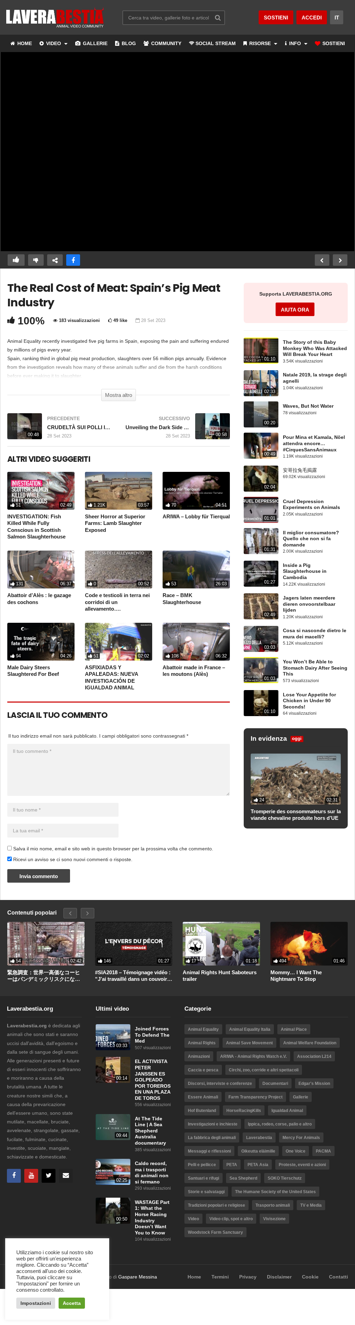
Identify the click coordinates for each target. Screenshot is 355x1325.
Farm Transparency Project (255, 1097)
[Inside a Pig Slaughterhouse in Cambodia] (261, 574)
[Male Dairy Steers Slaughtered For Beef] (41, 642)
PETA (231, 1164)
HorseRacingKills (243, 1110)
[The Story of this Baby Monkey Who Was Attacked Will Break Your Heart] (261, 351)
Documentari (275, 1083)
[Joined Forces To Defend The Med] (113, 1037)
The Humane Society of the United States (275, 1191)
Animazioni (199, 1056)
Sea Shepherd (243, 1178)
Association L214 (314, 1056)
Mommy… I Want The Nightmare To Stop (296, 975)
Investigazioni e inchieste (212, 1124)
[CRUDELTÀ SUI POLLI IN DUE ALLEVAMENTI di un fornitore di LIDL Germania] (59, 429)
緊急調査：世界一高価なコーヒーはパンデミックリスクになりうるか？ (43, 976)
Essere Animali (203, 1097)
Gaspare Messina (137, 1277)
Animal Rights (202, 1043)
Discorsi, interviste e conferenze (220, 1083)
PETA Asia (258, 1164)
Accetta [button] (72, 1303)
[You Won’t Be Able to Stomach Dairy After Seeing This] (261, 670)
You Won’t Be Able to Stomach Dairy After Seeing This (315, 668)
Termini (220, 1277)
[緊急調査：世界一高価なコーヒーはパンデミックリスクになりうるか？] (46, 944)
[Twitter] (48, 1176)
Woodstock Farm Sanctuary (215, 1232)
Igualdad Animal (287, 1110)
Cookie (310, 1277)
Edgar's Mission (314, 1083)
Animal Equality (203, 1029)
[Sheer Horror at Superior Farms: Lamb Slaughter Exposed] (118, 491)
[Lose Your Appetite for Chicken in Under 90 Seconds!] (261, 703)
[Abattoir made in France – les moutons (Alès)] (196, 642)
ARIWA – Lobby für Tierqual (196, 516)
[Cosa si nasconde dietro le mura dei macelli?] (261, 639)
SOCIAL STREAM (216, 43)
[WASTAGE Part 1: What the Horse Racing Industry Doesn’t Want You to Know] (113, 1211)
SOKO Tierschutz (285, 1178)
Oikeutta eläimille (258, 1151)
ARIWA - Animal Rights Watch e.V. (253, 1056)
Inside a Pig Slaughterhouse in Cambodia (305, 571)
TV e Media (311, 1205)
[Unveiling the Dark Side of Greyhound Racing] (177, 429)
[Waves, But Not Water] (261, 414)
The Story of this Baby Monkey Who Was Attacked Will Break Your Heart (315, 348)
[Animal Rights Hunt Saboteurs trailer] (221, 944)
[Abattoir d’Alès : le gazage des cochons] (41, 569)
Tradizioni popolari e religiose (216, 1205)
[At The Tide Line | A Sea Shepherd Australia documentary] (113, 1127)
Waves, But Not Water (308, 406)
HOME (24, 43)
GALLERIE (94, 43)
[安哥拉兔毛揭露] (261, 479)
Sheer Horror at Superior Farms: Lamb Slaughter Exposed (115, 523)
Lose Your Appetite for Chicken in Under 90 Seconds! (309, 701)
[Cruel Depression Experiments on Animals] (261, 510)
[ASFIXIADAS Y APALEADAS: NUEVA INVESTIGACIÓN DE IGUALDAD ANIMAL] (118, 642)
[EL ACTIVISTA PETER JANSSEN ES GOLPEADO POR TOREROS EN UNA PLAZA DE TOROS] (113, 1070)
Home (194, 1277)
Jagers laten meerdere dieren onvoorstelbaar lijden (309, 604)
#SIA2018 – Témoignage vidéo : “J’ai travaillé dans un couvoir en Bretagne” (133, 976)
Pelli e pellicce (202, 1164)
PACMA (323, 1151)
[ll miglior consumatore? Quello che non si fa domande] (261, 541)
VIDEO (53, 43)
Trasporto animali (273, 1205)
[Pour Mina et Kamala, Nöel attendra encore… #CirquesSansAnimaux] (261, 446)
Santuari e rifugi (203, 1178)
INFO (295, 43)
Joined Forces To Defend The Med (152, 1035)
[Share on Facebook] (73, 260)
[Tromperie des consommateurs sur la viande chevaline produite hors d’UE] (296, 779)
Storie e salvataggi (206, 1191)
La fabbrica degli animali (212, 1137)
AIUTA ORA (295, 310)
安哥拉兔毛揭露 (300, 470)
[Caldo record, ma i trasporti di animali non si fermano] (113, 1172)
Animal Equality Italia (249, 1029)
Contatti (338, 1277)
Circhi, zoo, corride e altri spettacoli (263, 1070)
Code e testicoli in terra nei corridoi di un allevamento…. (117, 602)
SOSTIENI (333, 43)
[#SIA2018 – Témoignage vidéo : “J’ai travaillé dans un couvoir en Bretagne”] (133, 943)
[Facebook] (14, 1176)
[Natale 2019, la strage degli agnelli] (261, 383)
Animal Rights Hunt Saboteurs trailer (220, 975)
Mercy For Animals (301, 1137)
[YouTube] (31, 1176)
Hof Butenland (202, 1110)
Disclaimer (279, 1277)
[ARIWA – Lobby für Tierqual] (196, 491)
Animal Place (294, 1029)
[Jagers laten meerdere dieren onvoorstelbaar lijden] (261, 606)
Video (193, 1218)
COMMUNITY (165, 43)
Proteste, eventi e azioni (302, 1164)
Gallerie (300, 1097)
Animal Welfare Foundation (309, 1043)
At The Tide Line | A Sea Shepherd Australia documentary (150, 1131)
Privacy (248, 1277)
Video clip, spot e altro (231, 1218)
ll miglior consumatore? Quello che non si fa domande (311, 538)
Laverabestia (259, 1137)
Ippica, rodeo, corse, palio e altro (280, 1124)
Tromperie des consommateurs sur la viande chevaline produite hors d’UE (296, 814)
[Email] (66, 1176)
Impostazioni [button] (35, 1303)
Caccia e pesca (203, 1070)
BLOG (128, 43)
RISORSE (260, 43)
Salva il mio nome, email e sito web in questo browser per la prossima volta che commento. (113, 848)
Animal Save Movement (249, 1043)
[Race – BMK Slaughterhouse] (196, 569)
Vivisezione (274, 1218)
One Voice (295, 1151)
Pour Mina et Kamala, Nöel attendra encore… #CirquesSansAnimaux (314, 443)
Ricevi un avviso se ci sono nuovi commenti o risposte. (72, 859)
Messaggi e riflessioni (209, 1151)
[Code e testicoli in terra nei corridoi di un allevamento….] (118, 569)
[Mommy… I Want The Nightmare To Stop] (309, 944)
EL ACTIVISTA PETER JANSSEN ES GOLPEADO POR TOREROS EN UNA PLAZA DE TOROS (153, 1080)
